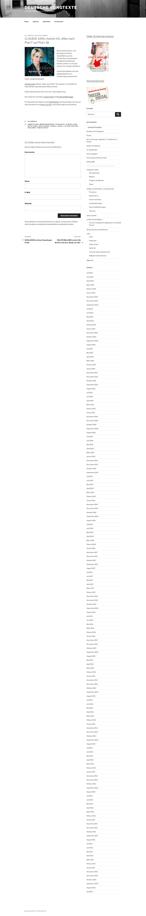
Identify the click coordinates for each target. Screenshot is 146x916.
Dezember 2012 (92, 776)
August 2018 (91, 520)
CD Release (60, 124)
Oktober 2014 (91, 688)
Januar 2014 (91, 724)
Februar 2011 (91, 864)
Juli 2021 (90, 393)
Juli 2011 (89, 844)
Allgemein (32, 121)
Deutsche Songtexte (51, 7)
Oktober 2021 (91, 381)
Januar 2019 (91, 500)
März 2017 (90, 588)
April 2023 (90, 321)
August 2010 (91, 888)
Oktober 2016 (91, 604)
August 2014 (91, 696)
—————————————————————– (100, 166)
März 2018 (90, 540)
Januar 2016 (91, 636)
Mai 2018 (90, 532)
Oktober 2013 (91, 736)
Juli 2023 (90, 309)
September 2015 (92, 652)
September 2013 (92, 740)
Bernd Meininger (47, 124)
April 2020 (90, 448)
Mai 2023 (90, 317)
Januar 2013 (91, 772)
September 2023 (92, 305)
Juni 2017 (90, 576)
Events (89, 135)
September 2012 (92, 788)
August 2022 (91, 345)
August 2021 (91, 389)
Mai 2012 (90, 804)
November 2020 (92, 420)
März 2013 (90, 764)
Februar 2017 (91, 592)
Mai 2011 (90, 852)
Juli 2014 (90, 700)
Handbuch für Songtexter (95, 131)
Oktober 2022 (91, 337)
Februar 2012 (91, 816)
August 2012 (91, 792)
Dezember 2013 (92, 728)
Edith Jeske (33, 126)
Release (92, 177)
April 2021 (90, 401)
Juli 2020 (90, 436)
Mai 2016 (90, 624)
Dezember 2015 (92, 640)
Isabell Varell (57, 126)
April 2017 (90, 584)
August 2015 (91, 656)
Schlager (32, 128)
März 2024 (90, 285)
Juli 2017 (90, 572)
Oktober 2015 (91, 648)
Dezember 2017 (92, 552)
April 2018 (90, 536)
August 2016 (91, 612)
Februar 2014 (91, 720)
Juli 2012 (90, 796)
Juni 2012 (90, 800)
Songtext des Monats (96, 180)
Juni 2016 (90, 620)
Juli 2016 (90, 616)
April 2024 (90, 281)
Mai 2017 (90, 580)
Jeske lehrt (46, 21)
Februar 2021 (91, 409)
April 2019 (90, 488)
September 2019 (92, 472)
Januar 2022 (91, 369)
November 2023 (92, 301)
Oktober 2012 (91, 784)
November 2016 (92, 600)
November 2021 (92, 377)
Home (26, 21)
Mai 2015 (90, 660)
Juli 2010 (90, 892)
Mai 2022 (90, 353)
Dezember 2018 (92, 504)
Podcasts (92, 211)
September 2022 (92, 341)
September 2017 (92, 564)
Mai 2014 (90, 708)
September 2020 (92, 428)
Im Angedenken (92, 150)
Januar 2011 (91, 868)
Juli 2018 (90, 524)
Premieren (92, 192)
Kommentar (30, 152)
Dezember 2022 (92, 333)
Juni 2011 (90, 848)
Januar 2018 (91, 548)
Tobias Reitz (42, 128)
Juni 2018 (90, 528)
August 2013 (91, 744)
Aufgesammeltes (92, 170)
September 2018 (92, 516)
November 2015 (92, 644)
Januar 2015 (91, 676)
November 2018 (92, 508)
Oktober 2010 (91, 880)
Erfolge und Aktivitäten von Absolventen (100, 189)
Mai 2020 (90, 444)
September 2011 (92, 836)
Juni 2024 (90, 277)
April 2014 (90, 712)
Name (27, 181)
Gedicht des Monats (93, 146)
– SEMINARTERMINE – (95, 127)
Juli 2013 (90, 748)
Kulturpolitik (91, 162)
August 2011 (91, 840)
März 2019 (90, 492)
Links (88, 234)
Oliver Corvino (46, 105)
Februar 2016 (91, 632)
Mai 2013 (90, 756)
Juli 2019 (90, 476)
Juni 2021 (90, 396)
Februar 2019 (91, 496)
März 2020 (90, 452)
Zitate (91, 184)
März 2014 (90, 716)
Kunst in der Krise (95, 199)
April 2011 (90, 856)
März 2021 (90, 404)
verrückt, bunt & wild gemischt (99, 252)
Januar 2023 (91, 329)
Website (28, 204)
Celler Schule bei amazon (100, 36)
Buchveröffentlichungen (97, 207)
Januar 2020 (91, 456)
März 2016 (90, 628)
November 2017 (92, 556)
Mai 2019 (90, 484)
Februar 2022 (91, 365)
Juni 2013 (90, 752)
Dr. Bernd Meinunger (65, 97)
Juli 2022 (90, 349)
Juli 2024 (90, 273)
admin (45, 35)
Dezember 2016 (92, 596)
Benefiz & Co (93, 196)
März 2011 (90, 860)
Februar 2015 (91, 672)
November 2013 (92, 732)
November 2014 (92, 684)
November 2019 (92, 464)
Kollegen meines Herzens (97, 256)
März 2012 (90, 812)
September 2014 (92, 692)
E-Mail (27, 192)
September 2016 (92, 608)
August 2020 (91, 432)
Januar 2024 (91, 293)
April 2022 (90, 357)
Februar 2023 (91, 325)
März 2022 (90, 361)
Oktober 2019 (91, 468)
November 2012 (92, 780)
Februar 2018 (91, 544)
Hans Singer (44, 126)
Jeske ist (36, 21)
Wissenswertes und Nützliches (97, 229)
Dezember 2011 (92, 824)
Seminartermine (95, 81)
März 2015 (90, 668)
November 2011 (92, 828)
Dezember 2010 (92, 872)
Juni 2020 (90, 440)
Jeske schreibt (91, 215)
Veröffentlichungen (95, 203)
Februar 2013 (91, 768)
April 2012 (90, 808)
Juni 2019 (90, 480)
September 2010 (92, 884)
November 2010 (92, 875)
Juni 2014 (90, 704)
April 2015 (90, 664)
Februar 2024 (91, 289)
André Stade (54, 102)
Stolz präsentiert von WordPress (35, 911)
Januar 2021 (91, 412)
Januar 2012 (91, 820)
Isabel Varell (49, 97)
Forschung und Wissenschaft (96, 158)
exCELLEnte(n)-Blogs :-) (95, 219)
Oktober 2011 (91, 832)
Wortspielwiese (94, 173)
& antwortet (58, 21)
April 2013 (90, 760)
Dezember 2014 (92, 680)
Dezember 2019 (92, 460)
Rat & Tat (92, 248)
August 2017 (91, 568)
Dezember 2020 (92, 416)
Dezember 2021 (92, 373)
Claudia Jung (30, 84)
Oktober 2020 (91, 424)
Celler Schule (93, 244)
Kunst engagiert (92, 154)
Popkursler (93, 240)
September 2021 (92, 385)
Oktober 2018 (91, 512)
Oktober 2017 (91, 560)
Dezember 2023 (92, 297)
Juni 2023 (90, 313)
